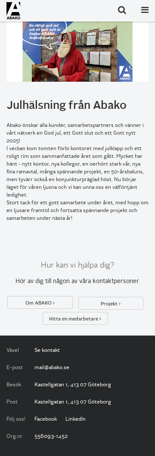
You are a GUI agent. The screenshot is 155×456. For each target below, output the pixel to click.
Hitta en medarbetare (74, 319)
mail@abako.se (51, 367)
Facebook (45, 419)
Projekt (110, 304)
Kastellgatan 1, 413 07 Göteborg (72, 385)
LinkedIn (75, 419)
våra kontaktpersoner (109, 281)
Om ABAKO (39, 303)
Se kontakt (47, 350)
